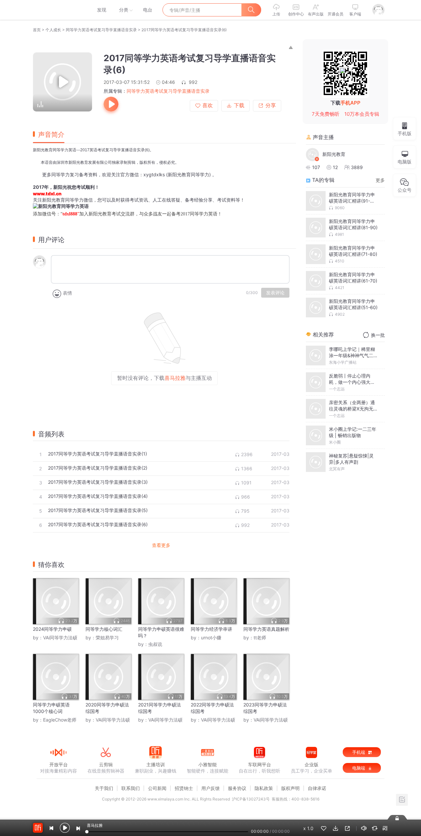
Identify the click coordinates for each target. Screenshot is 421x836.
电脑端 (359, 768)
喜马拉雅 (58, 10)
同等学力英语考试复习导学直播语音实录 (101, 29)
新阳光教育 (333, 154)
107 (316, 167)
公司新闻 (157, 788)
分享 (270, 105)
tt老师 (260, 637)
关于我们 (104, 788)
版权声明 (290, 788)
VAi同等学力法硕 (60, 637)
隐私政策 (264, 788)
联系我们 (130, 788)
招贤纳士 (184, 788)
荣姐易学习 (107, 637)
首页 (37, 29)
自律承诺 (317, 788)
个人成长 (53, 29)
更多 (380, 180)
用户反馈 (210, 788)
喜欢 (207, 105)
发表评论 (275, 292)
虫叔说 (155, 644)
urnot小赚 (211, 637)
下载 (239, 105)
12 (335, 167)
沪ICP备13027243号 (251, 799)
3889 (357, 167)
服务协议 (237, 788)
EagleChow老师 (59, 720)
